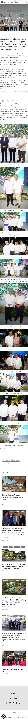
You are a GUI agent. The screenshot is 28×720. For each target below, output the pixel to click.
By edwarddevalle (10, 14)
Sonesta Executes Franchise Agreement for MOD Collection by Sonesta (13, 497)
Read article (5, 504)
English (18, 1)
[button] (6, 460)
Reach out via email (14, 698)
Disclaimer (14, 712)
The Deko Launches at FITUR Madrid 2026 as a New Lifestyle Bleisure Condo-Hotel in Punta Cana (13, 566)
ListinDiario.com (4, 448)
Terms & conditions (14, 713)
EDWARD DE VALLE (11, 2)
